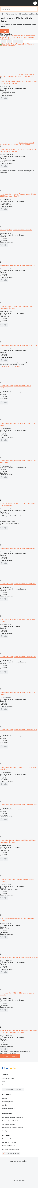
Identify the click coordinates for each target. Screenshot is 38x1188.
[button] (35, 3)
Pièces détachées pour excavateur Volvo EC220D (18, 584)
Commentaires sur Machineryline (12, 1127)
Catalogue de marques (9, 1131)
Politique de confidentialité (10, 1121)
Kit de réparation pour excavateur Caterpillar (16, 230)
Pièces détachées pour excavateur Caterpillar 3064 (18, 805)
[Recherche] (35, 9)
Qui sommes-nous (8, 1078)
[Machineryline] (2, 14)
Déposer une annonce (10, 1056)
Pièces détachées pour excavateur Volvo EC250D (18, 265)
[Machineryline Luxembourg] (13, 3)
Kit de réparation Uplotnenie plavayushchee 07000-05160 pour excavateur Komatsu (18, 1031)
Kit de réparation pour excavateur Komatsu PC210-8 (19, 957)
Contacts (5, 1085)
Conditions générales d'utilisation (12, 1117)
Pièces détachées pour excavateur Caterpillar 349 (18, 657)
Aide (3, 1081)
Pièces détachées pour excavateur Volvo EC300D (18, 548)
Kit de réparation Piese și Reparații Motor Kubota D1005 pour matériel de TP (18, 195)
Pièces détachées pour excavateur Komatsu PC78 (18, 345)
